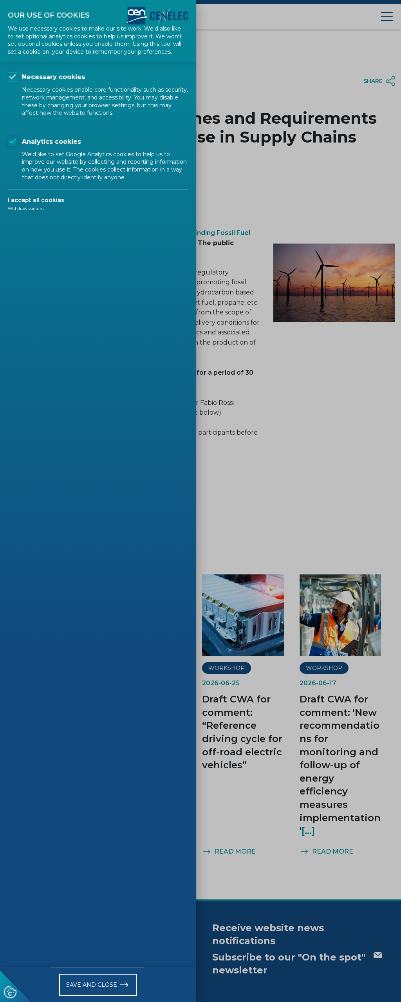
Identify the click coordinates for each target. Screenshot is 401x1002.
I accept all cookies (36, 200)
